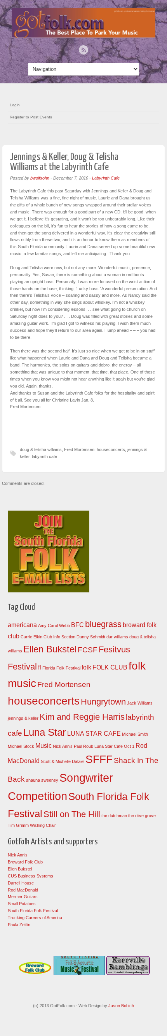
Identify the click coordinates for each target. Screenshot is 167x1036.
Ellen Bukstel (50, 649)
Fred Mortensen (79, 449)
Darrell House (21, 883)
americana (22, 625)
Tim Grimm (18, 825)
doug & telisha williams (41, 449)
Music (43, 745)
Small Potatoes (22, 903)
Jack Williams (140, 703)
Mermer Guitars (23, 896)
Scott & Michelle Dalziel (62, 761)
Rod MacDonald (23, 890)
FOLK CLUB (109, 667)
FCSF (87, 650)
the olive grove (142, 815)
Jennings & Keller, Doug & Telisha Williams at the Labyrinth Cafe (64, 162)
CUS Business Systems (30, 876)
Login (15, 105)
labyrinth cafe (44, 456)
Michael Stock (21, 746)
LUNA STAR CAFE (94, 733)
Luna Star (44, 732)
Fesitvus (114, 649)
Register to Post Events (31, 117)
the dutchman (114, 815)
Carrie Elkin (31, 636)
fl (39, 667)
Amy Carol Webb (54, 625)
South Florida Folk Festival (33, 910)
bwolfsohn (39, 178)
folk (86, 667)
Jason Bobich (121, 1005)
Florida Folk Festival (61, 668)
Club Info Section (59, 636)
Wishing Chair (43, 825)
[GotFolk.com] (83, 36)
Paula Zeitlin (19, 924)
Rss (83, 50)
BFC (77, 625)
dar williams (117, 636)
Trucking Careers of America (35, 917)
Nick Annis (63, 746)
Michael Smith (135, 734)
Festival (22, 666)
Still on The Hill (71, 814)
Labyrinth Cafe (106, 178)
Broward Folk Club (25, 862)
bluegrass (103, 624)
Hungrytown (103, 702)
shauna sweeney (42, 780)
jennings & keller (23, 718)
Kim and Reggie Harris (82, 717)
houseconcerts (111, 449)
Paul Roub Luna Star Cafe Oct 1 (104, 746)
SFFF (99, 759)
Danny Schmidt (91, 636)
